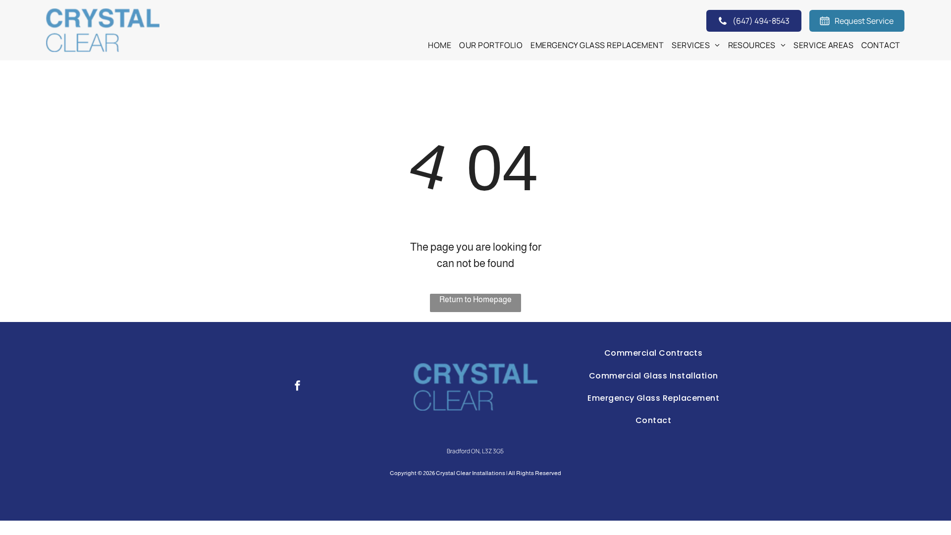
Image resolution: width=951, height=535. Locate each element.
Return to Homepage (475, 299)
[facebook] (297, 387)
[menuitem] (439, 45)
